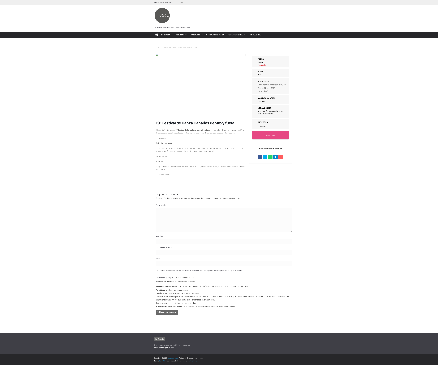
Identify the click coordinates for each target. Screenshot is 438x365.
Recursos (180, 35)
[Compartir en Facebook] (260, 157)
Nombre (160, 236)
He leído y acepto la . (176, 277)
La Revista (165, 35)
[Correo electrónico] (280, 157)
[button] (171, 34)
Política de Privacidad (185, 277)
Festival (263, 126)
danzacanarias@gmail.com (164, 348)
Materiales (195, 35)
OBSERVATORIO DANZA (215, 35)
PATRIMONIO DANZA (235, 35)
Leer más (261, 101)
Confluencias (256, 35)
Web (158, 258)
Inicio (160, 48)
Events (166, 48)
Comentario (161, 205)
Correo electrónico (164, 247)
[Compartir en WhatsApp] (270, 157)
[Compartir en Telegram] (275, 157)
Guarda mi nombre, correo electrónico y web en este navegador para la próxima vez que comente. (200, 270)
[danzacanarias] (156, 35)
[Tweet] (265, 157)
